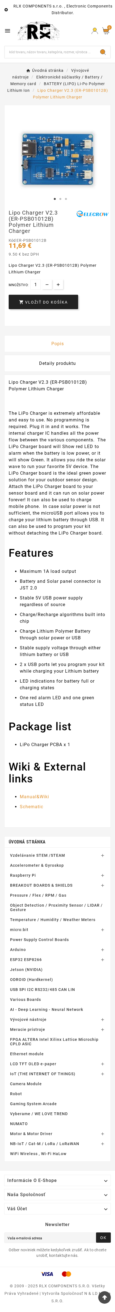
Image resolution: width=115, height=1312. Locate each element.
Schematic (31, 806)
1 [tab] (55, 199)
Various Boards (25, 999)
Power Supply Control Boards (39, 939)
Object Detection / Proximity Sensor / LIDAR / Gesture (56, 907)
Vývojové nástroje (28, 1019)
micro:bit (19, 929)
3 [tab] (66, 199)
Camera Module (26, 1084)
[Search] (103, 52)
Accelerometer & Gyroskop (37, 865)
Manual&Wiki (34, 796)
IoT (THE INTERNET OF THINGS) (42, 1074)
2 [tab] (60, 199)
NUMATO (19, 1124)
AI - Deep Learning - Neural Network (46, 1009)
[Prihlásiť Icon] (95, 31)
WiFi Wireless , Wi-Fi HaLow (38, 1153)
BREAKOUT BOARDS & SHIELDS (41, 885)
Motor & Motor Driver (31, 1134)
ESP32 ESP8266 (26, 959)
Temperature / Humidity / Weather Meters (52, 919)
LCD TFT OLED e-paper (33, 1064)
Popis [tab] (57, 343)
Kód (12, 240)
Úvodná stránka (27, 842)
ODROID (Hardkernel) (31, 979)
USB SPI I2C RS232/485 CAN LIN (42, 989)
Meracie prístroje (27, 1029)
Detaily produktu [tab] (57, 363)
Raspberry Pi (23, 875)
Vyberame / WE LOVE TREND (39, 1114)
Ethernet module (27, 1054)
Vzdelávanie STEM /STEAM (37, 855)
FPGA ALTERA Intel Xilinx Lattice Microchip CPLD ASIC (54, 1041)
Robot (16, 1094)
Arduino (18, 949)
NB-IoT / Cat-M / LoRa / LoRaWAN (44, 1143)
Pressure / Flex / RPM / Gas (38, 895)
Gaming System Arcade (33, 1104)
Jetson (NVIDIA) (26, 969)
